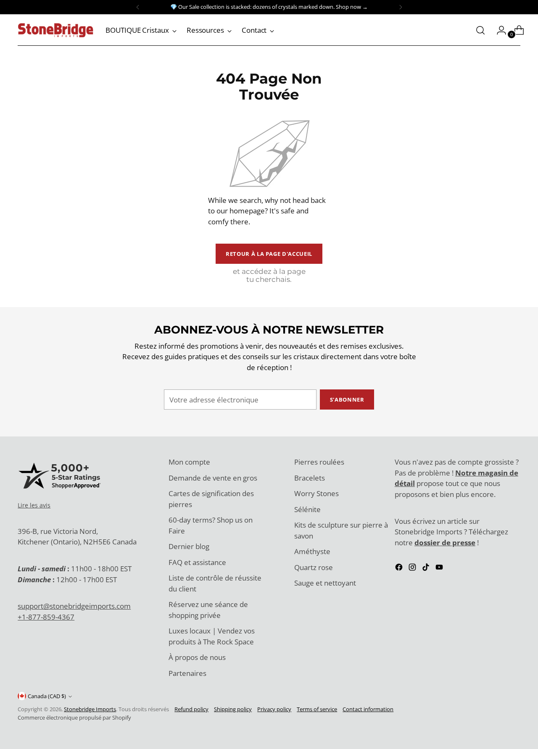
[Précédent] (138, 7)
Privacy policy (274, 709)
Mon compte (189, 462)
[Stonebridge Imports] (55, 30)
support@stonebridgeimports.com (74, 606)
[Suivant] (400, 7)
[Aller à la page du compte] (498, 30)
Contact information (368, 709)
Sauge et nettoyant (325, 583)
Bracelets (309, 478)
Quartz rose (313, 567)
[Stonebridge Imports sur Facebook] (400, 568)
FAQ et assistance (197, 562)
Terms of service (317, 709)
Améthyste (312, 551)
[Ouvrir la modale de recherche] (480, 30)
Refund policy (191, 709)
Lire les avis (34, 505)
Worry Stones (316, 493)
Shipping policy (233, 709)
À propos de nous (197, 657)
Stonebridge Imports (90, 709)
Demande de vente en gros (213, 478)
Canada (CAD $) (47, 696)
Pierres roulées (319, 462)
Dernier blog (189, 546)
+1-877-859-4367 (46, 617)
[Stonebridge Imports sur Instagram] (413, 568)
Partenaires (187, 673)
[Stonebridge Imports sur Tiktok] (427, 568)
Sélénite (307, 509)
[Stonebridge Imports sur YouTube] (440, 568)
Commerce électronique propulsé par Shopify (74, 717)
